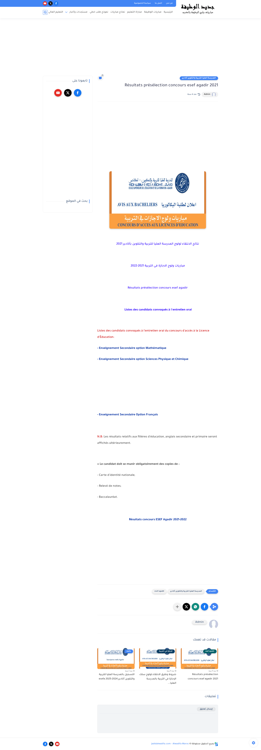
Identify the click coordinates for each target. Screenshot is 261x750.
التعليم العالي (55, 12)
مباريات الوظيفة (152, 12)
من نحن (169, 3)
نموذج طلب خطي (99, 12)
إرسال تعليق (206, 709)
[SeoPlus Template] (216, 744)
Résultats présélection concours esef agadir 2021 (203, 676)
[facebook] (56, 3)
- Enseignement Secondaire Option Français (127, 415)
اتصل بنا (158, 3)
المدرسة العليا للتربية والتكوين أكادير (199, 78)
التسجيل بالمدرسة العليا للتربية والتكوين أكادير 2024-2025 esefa (117, 676)
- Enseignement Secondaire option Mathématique (131, 348)
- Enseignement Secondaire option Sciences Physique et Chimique (142, 359)
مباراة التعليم (134, 12)
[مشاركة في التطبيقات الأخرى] (177, 606)
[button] (204, 606)
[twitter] (50, 3)
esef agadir (159, 591)
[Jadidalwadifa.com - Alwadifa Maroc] (197, 9)
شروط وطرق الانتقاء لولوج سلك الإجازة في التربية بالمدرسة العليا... (157, 679)
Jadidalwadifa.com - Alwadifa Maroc (170, 744)
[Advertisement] (130, 48)
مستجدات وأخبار (78, 12)
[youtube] (45, 3)
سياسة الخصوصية (142, 3)
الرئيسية (168, 12)
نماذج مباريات (117, 12)
